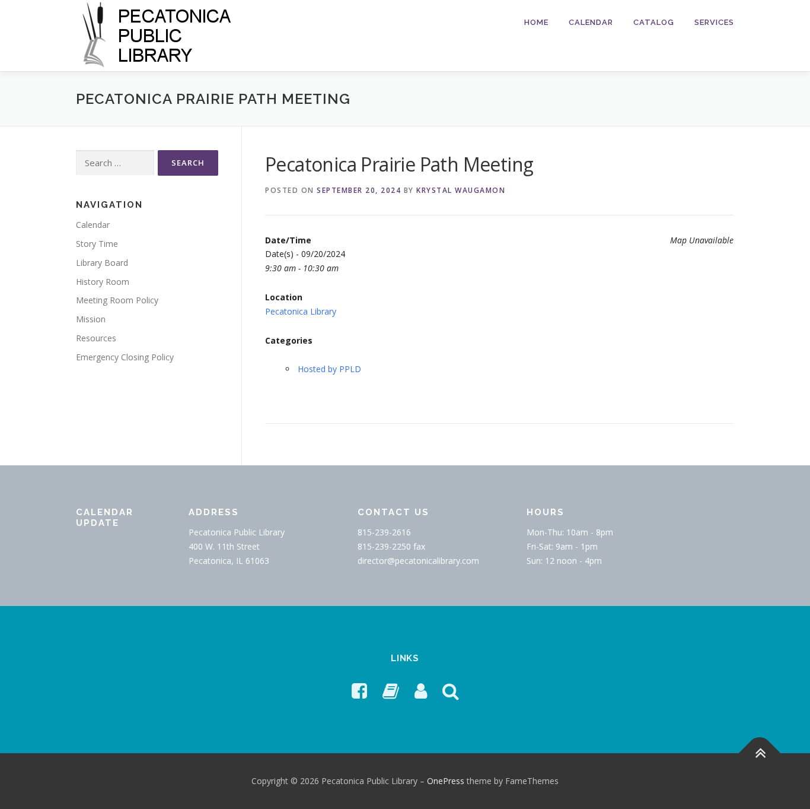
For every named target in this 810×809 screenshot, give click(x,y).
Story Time (97, 243)
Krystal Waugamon (460, 190)
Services (714, 22)
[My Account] (420, 690)
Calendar (591, 22)
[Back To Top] (760, 753)
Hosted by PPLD (329, 369)
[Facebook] (359, 690)
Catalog (653, 22)
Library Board (102, 262)
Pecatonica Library (300, 311)
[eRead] (390, 690)
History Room (102, 281)
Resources (96, 338)
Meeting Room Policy (117, 300)
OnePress (445, 780)
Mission (91, 319)
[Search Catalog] (450, 690)
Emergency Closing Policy (125, 357)
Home (536, 22)
